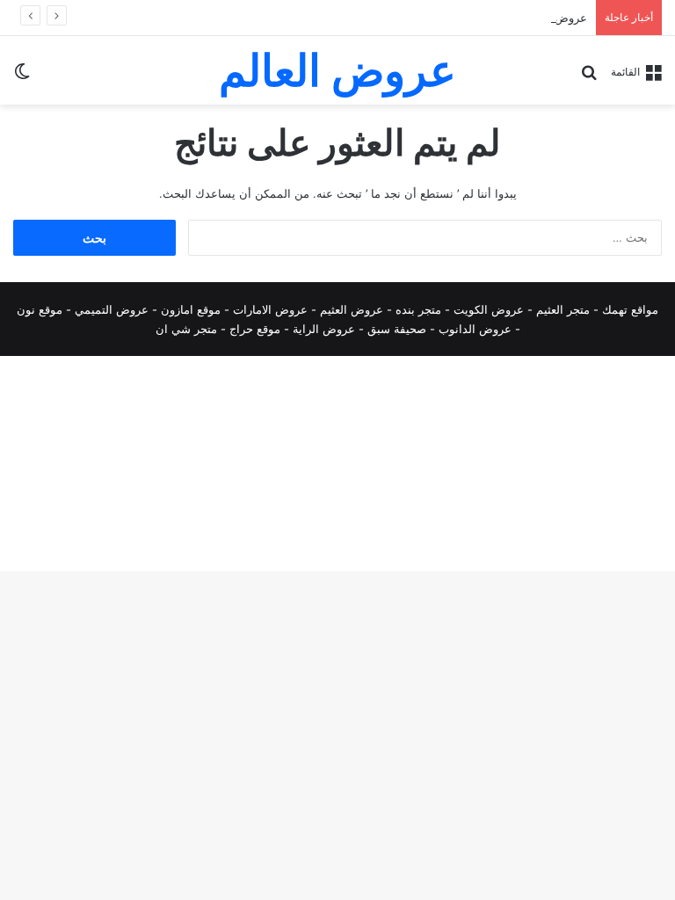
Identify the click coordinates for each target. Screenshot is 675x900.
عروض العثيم (351, 309)
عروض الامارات (270, 309)
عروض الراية (324, 329)
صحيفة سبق (396, 329)
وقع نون (36, 309)
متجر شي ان (186, 329)
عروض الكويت (489, 309)
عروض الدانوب (475, 329)
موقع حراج (254, 329)
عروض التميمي (112, 309)
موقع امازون (191, 309)
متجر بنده (418, 309)
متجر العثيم (563, 309)
